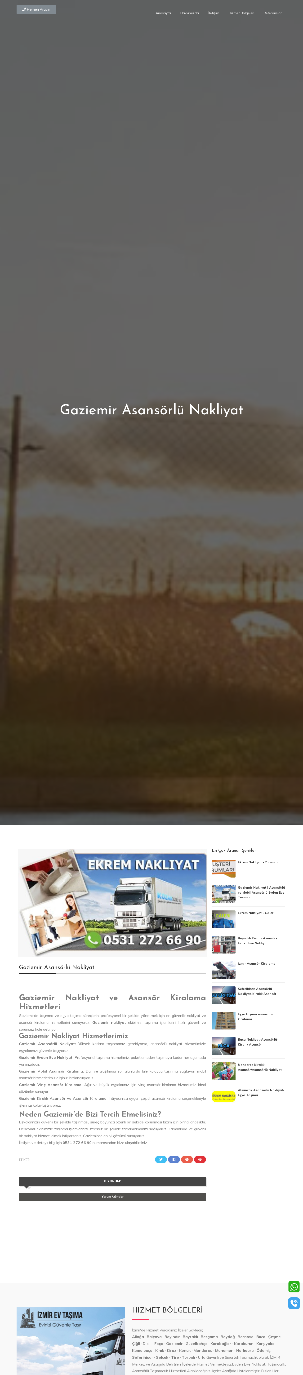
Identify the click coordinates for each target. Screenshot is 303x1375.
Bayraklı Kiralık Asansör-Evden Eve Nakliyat (257, 940)
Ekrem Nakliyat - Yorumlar (258, 862)
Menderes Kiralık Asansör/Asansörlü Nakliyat (260, 1067)
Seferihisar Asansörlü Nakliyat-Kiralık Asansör (257, 991)
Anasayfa (163, 13)
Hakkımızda (189, 13)
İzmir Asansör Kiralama (257, 963)
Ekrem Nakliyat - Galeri (256, 913)
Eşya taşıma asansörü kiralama (255, 1016)
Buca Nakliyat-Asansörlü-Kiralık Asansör (258, 1042)
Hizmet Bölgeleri (241, 13)
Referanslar (273, 13)
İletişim (213, 13)
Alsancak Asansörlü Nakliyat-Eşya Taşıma (261, 1092)
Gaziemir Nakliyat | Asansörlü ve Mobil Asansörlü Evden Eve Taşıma (261, 892)
